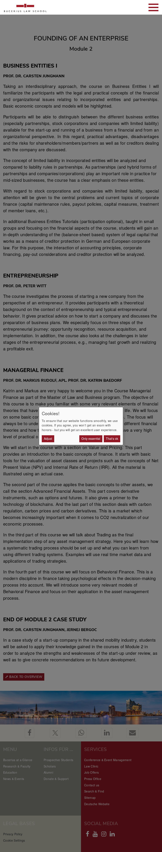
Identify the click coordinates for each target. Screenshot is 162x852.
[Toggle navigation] (153, 7)
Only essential (90, 438)
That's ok (112, 438)
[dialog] (81, 426)
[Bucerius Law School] (25, 7)
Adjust (48, 438)
